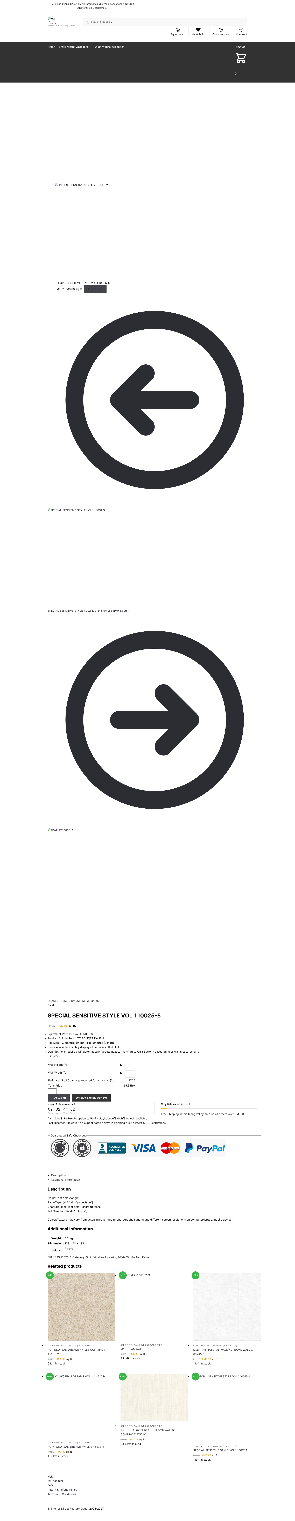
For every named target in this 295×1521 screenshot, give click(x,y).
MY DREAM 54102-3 (134, 1349)
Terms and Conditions (62, 1494)
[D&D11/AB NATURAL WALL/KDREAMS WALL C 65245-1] (227, 1307)
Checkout (241, 34)
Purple (69, 1248)
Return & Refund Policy (62, 1489)
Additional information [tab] (65, 1179)
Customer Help (220, 34)
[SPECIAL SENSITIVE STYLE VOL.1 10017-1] (227, 1408)
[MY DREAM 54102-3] (154, 1307)
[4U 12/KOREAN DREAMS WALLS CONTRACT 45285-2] (81, 1307)
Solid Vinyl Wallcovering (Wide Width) (110, 1257)
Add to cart (95, 289)
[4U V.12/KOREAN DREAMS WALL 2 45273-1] (81, 1406)
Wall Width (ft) (57, 1072)
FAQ (50, 1485)
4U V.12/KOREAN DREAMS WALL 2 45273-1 (76, 1446)
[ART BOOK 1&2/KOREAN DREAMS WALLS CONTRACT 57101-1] (154, 1397)
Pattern (146, 1257)
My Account (177, 34)
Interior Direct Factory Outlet (69, 1508)
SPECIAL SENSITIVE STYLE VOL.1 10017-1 (220, 1450)
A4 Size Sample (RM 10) (91, 1097)
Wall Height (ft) (58, 1064)
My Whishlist (198, 34)
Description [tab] (58, 1175)
